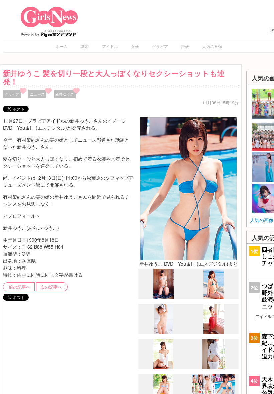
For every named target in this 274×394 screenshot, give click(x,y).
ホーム (62, 46)
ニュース (37, 94)
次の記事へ (51, 287)
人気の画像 (212, 46)
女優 (135, 46)
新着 (85, 46)
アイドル (110, 46)
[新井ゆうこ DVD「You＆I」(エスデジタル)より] (188, 188)
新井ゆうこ (64, 94)
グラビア (160, 46)
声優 (185, 46)
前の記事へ (19, 287)
